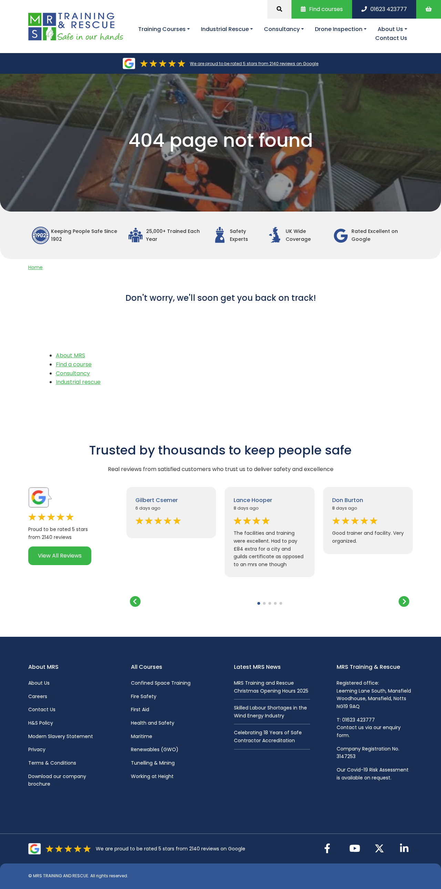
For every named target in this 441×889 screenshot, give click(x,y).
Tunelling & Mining (153, 762)
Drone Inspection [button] (338, 29)
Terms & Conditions (52, 762)
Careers (37, 696)
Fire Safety (143, 696)
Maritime (141, 736)
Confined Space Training (161, 682)
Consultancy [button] (282, 29)
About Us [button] (390, 29)
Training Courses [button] (162, 29)
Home (35, 267)
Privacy (36, 749)
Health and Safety (152, 722)
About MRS (70, 355)
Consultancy (73, 373)
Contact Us (391, 38)
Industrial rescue (78, 382)
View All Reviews (60, 556)
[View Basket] (428, 9)
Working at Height (152, 776)
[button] (258, 603)
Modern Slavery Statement (60, 736)
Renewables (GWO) (154, 749)
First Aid (140, 709)
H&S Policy (40, 722)
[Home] (78, 27)
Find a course (74, 364)
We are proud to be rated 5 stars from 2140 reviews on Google (254, 64)
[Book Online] (279, 9)
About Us (39, 682)
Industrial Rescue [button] (225, 29)
